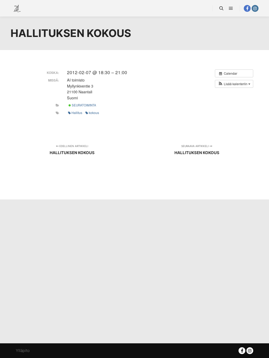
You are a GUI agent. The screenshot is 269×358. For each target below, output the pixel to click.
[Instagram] (255, 8)
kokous (94, 112)
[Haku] (221, 8)
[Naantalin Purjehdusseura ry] (17, 8)
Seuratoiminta (83, 105)
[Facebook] (247, 8)
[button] (234, 84)
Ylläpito (23, 350)
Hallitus (76, 112)
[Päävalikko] (231, 8)
